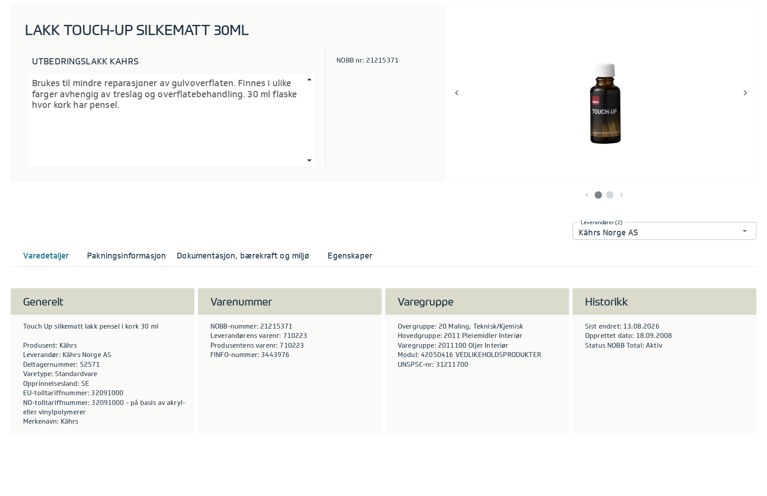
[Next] (745, 92)
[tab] (46, 255)
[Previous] (456, 92)
